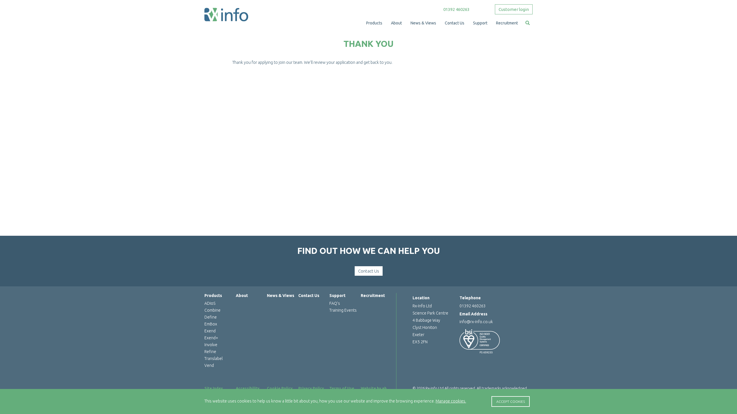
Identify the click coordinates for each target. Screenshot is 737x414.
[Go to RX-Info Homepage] (226, 14)
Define (210, 317)
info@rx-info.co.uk (476, 321)
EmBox (210, 324)
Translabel (213, 358)
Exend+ (211, 338)
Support (337, 295)
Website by (375, 388)
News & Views (280, 295)
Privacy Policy (311, 388)
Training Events (343, 310)
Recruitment (373, 295)
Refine (210, 351)
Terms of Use (341, 388)
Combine (212, 310)
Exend (210, 331)
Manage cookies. (451, 401)
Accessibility (247, 388)
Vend (209, 365)
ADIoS (209, 303)
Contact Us (368, 271)
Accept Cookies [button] (510, 401)
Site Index (213, 388)
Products (213, 295)
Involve (210, 344)
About (242, 295)
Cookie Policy (279, 388)
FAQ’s (334, 303)
